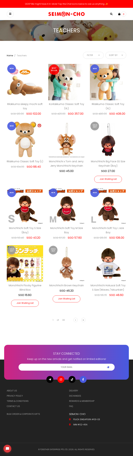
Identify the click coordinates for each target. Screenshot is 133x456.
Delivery (73, 390)
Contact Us (13, 406)
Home (10, 55)
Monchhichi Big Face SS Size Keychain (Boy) (108, 163)
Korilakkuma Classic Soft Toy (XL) (66, 106)
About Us (12, 390)
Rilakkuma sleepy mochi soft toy (25, 106)
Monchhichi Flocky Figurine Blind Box (25, 287)
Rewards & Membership (81, 401)
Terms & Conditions (18, 401)
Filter (90, 55)
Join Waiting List (108, 179)
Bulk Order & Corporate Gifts (23, 414)
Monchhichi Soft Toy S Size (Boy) (25, 230)
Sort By (113, 55)
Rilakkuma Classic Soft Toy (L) (25, 161)
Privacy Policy (15, 395)
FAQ (71, 406)
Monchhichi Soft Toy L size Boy (108, 230)
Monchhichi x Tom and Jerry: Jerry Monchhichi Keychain (66, 163)
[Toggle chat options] (7, 449)
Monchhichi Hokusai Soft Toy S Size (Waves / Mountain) (108, 287)
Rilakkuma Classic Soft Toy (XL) (108, 106)
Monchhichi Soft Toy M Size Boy (66, 230)
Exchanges (75, 395)
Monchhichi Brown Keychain (66, 285)
